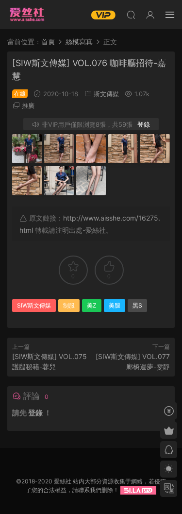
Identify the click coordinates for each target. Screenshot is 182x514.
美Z (92, 305)
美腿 (114, 305)
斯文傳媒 (106, 94)
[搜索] (131, 14)
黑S (137, 305)
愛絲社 (26, 14)
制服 (69, 305)
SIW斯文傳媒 (34, 305)
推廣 (28, 105)
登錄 (143, 124)
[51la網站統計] (138, 490)
